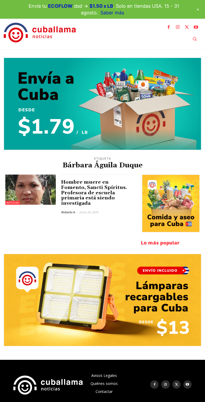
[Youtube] (196, 27)
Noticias (12, 202)
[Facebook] (168, 27)
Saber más (112, 12)
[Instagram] (178, 27)
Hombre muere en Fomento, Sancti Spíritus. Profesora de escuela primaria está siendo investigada (94, 192)
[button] (194, 38)
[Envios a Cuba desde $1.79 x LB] (102, 104)
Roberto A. (68, 212)
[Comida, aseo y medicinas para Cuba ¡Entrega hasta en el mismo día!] (170, 203)
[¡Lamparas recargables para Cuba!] (102, 300)
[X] (187, 27)
